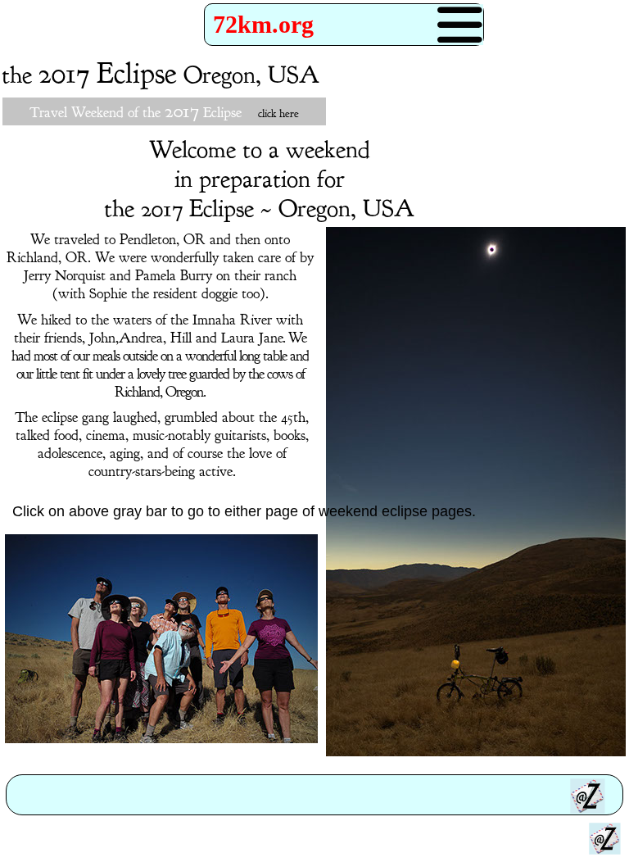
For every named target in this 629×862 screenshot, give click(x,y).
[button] (344, 24)
